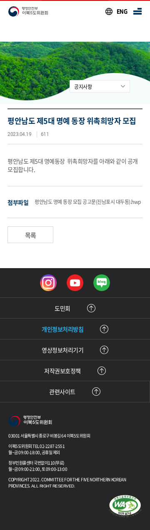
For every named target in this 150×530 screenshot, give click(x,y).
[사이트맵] (137, 11)
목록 (30, 235)
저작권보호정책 (62, 371)
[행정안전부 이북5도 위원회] (28, 11)
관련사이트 (62, 391)
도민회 (62, 308)
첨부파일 (18, 202)
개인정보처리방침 (62, 329)
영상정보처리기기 (62, 350)
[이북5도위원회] (30, 421)
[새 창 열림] (48, 282)
